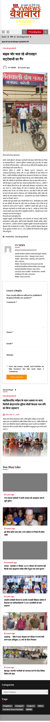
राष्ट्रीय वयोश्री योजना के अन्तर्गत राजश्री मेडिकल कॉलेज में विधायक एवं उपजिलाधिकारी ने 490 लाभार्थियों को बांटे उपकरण (25, 603)
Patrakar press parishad (13, 709)
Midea (40, 706)
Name (9, 332)
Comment (11, 302)
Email (9, 343)
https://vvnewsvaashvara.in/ (26, 250)
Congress (31, 706)
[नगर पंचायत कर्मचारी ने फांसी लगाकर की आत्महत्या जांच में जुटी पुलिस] (25, 482)
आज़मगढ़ (29, 709)
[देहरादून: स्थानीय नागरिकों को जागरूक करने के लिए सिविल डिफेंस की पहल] (25, 655)
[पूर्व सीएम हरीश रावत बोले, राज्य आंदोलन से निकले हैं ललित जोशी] (25, 516)
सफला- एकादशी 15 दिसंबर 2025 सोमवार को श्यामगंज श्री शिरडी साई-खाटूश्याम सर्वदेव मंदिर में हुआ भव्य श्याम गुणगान (25, 567)
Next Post (8, 390)
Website (9, 355)
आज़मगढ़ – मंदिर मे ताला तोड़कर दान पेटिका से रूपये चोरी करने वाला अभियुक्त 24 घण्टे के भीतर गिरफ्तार (24, 638)
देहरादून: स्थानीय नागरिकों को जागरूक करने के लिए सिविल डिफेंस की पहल (24, 672)
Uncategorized (9, 48)
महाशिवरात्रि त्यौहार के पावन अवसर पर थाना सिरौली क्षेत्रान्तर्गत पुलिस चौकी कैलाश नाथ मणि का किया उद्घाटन (24, 404)
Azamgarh (19, 706)
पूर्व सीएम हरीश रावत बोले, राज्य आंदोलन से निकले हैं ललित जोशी (24, 533)
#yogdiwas (7, 706)
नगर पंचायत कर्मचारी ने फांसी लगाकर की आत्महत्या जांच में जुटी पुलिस (24, 499)
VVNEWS (25, 21)
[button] (24, 31)
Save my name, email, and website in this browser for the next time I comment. (26, 369)
